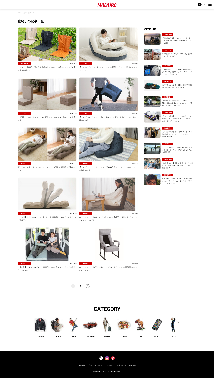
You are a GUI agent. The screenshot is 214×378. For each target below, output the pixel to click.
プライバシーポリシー (96, 365)
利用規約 (81, 365)
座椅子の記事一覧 (29, 13)
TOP (19, 13)
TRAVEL (107, 336)
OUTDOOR (57, 336)
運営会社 (110, 365)
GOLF (174, 336)
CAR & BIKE (90, 336)
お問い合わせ (121, 365)
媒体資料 (132, 365)
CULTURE (73, 336)
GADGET (157, 336)
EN (204, 4)
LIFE (140, 336)
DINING (124, 336)
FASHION (40, 336)
